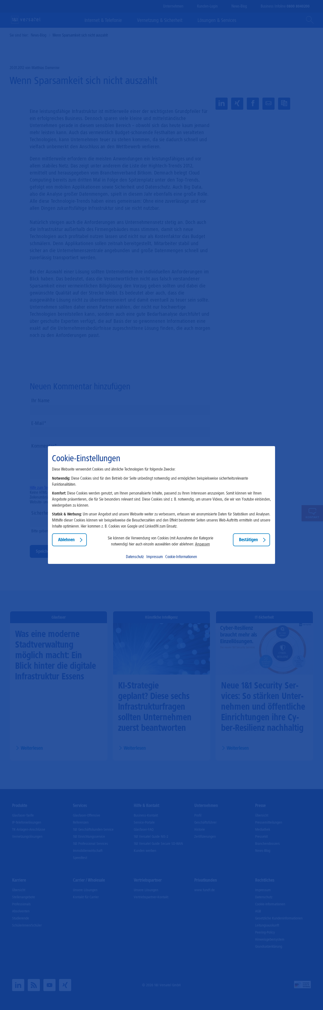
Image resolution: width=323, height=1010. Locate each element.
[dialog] (161, 505)
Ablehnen (66, 539)
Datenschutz (135, 556)
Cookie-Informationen (181, 556)
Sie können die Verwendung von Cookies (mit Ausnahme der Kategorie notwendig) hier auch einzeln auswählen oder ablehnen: (160, 541)
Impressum (154, 556)
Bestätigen (248, 539)
